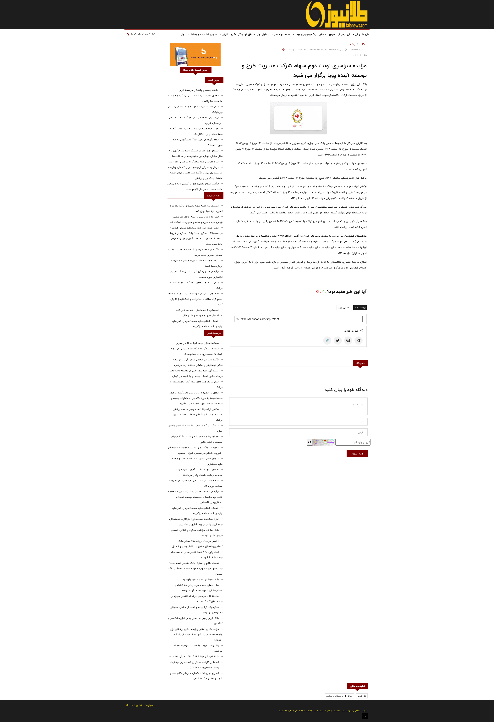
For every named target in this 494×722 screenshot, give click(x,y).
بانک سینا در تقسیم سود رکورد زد (201, 579)
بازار (183, 34)
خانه (362, 44)
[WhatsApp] (348, 340)
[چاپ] (282, 50)
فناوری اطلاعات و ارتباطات (202, 34)
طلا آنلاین (361, 696)
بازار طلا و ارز (361, 34)
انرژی (224, 34)
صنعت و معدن (281, 34)
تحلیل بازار (262, 34)
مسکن (322, 34)
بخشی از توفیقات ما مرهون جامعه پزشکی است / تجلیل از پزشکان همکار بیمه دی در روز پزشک (197, 414)
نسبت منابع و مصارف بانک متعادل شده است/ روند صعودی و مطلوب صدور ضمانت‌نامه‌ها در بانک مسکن (195, 568)
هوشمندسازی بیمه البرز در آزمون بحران (197, 343)
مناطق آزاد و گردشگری (242, 34)
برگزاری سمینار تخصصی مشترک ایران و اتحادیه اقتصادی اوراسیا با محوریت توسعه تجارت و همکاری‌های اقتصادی (195, 497)
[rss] (127, 705)
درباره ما (149, 705)
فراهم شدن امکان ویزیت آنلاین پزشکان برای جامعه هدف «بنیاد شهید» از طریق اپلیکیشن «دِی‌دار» (196, 634)
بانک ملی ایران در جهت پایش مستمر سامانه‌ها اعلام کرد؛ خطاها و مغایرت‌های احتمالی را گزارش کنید (195, 299)
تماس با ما (136, 705)
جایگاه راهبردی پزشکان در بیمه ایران (199, 90)
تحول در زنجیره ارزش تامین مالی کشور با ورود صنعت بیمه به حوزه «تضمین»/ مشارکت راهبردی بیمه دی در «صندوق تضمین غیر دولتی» (195, 398)
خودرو (332, 34)
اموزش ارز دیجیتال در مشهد (339, 696)
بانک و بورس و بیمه (305, 34)
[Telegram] (358, 340)
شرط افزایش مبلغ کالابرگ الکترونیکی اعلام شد (193, 161)
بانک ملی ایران (344, 307)
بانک (352, 44)
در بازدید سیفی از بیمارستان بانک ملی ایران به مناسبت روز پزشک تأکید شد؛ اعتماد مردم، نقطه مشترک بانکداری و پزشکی (195, 172)
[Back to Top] (365, 716)
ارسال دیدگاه (357, 454)
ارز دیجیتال (344, 34)
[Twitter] (338, 340)
